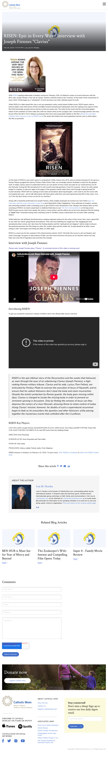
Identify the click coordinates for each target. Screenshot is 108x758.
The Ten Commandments (71, 208)
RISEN (15, 95)
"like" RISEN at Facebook (68, 452)
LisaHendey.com (42, 498)
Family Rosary (43, 728)
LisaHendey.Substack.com (72, 498)
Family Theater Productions (48, 730)
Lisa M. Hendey (33, 48)
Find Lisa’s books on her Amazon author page (79, 503)
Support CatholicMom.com (47, 709)
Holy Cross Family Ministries (48, 725)
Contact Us (42, 706)
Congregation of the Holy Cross (47, 734)
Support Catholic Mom (17, 680)
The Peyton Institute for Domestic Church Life (46, 741)
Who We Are (43, 703)
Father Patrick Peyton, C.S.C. (48, 738)
